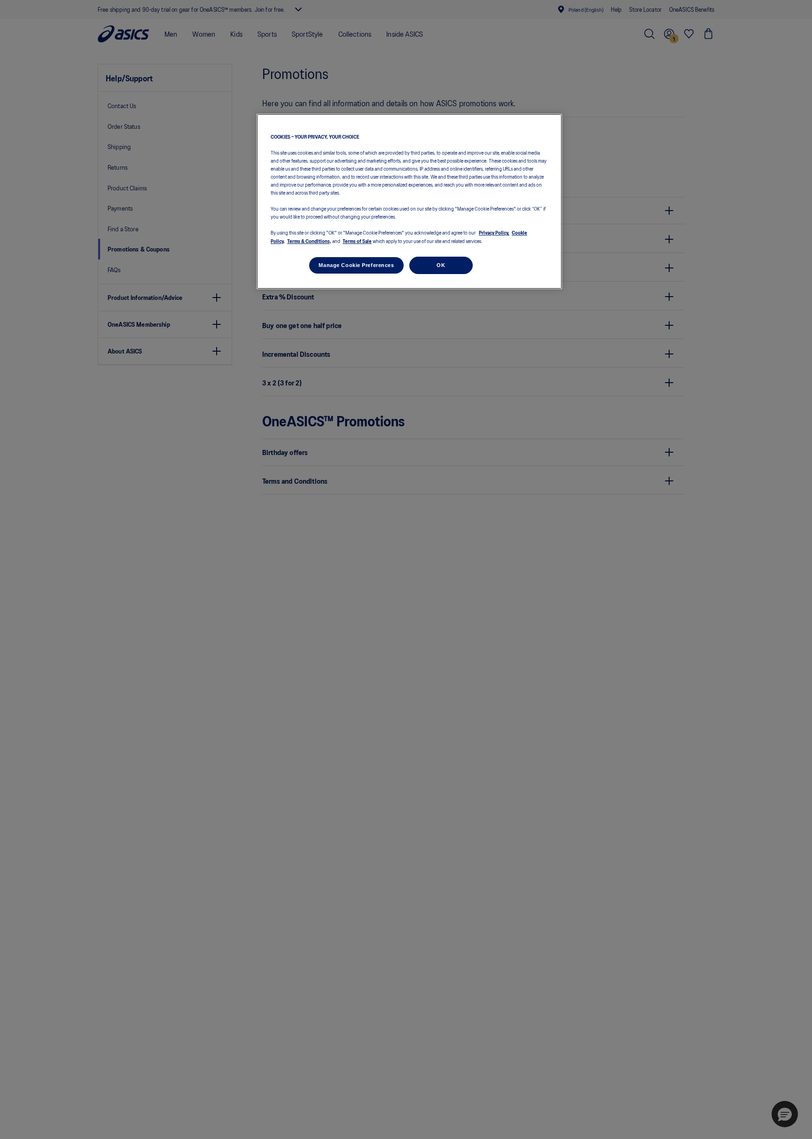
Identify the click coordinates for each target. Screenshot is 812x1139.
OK (441, 265)
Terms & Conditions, (309, 240)
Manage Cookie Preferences (356, 265)
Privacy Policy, (494, 232)
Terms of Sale (357, 240)
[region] (409, 201)
